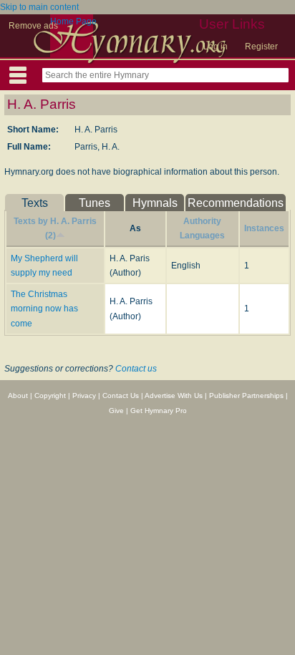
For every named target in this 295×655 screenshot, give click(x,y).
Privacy (84, 395)
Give (116, 410)
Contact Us (120, 395)
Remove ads (33, 26)
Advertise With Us (174, 395)
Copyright (50, 395)
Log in (215, 47)
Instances (264, 228)
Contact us (136, 369)
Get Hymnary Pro (158, 410)
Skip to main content (39, 7)
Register (261, 47)
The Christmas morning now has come (44, 309)
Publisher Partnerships (246, 395)
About (18, 395)
